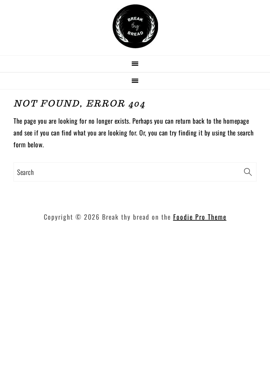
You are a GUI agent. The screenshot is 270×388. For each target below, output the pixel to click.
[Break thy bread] (135, 46)
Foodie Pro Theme (200, 217)
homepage (236, 121)
